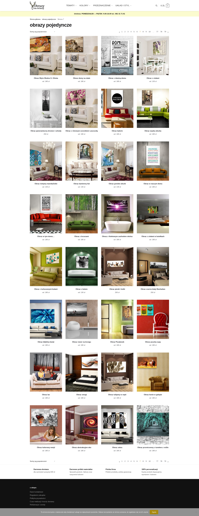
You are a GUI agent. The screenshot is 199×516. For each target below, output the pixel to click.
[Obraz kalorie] (117, 108)
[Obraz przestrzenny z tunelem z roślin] (153, 424)
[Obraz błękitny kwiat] (46, 319)
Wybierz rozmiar (44, 80)
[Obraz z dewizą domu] (117, 55)
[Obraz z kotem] (82, 266)
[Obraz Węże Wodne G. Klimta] (46, 55)
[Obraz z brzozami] (82, 213)
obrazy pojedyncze (49, 19)
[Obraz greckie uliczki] (117, 161)
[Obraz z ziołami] (153, 55)
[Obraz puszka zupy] (153, 319)
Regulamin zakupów (37, 495)
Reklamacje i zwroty (37, 505)
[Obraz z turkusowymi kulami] (46, 266)
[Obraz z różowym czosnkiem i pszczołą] (82, 108)
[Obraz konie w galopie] (153, 372)
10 (150, 32)
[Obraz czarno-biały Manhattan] (153, 266)
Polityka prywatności (38, 498)
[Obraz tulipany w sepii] (117, 372)
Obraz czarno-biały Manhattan (153, 289)
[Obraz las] (46, 372)
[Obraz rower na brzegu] (82, 319)
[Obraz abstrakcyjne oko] (82, 424)
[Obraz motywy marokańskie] (46, 161)
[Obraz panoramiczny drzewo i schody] (46, 108)
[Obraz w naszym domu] (153, 161)
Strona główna (35, 19)
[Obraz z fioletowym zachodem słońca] (117, 213)
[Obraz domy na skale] (82, 55)
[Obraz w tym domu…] (46, 213)
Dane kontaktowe (36, 492)
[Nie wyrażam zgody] (196, 512)
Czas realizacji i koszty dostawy (42, 502)
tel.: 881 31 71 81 (118, 14)
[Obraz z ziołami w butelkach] (153, 213)
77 (157, 32)
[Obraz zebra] (117, 424)
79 (165, 32)
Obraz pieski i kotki (117, 289)
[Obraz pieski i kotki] (117, 266)
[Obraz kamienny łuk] (82, 161)
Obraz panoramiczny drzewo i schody (46, 131)
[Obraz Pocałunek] (117, 319)
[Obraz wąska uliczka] (153, 108)
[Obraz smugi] (82, 372)
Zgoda (154, 512)
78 (161, 32)
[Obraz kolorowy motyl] (46, 424)
